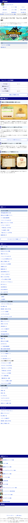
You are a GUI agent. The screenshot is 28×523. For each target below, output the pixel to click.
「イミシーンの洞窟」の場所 (6, 380)
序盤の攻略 (5, 9)
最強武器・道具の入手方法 (6, 308)
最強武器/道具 (13, 12)
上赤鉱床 (2, 296)
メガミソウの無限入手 (5, 328)
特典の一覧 (3, 392)
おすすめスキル (4, 343)
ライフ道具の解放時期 (5, 217)
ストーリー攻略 (14, 7)
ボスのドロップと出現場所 (6, 263)
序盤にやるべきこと (4, 253)
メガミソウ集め (14, 9)
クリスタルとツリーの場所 (6, 362)
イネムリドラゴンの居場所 (6, 383)
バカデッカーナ (4, 12)
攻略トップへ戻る (4, 246)
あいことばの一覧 (4, 291)
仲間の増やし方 (4, 326)
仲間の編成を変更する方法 (6, 212)
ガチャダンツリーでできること (7, 281)
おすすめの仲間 (4, 331)
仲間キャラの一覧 (4, 323)
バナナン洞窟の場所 (4, 375)
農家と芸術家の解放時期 (5, 348)
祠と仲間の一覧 (4, 306)
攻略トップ (5, 7)
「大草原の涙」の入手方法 (6, 227)
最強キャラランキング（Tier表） (7, 222)
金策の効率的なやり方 (5, 271)
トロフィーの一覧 (4, 387)
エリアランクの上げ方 (5, 313)
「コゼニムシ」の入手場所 (6, 372)
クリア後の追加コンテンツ (6, 358)
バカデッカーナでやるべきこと (7, 303)
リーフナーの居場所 (4, 311)
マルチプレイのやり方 (5, 397)
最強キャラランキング (5, 321)
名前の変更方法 (4, 286)
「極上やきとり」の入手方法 (6, 232)
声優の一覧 (3, 390)
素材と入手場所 (23, 9)
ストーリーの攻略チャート (6, 353)
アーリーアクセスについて (6, 400)
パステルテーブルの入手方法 (6, 365)
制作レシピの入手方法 (5, 276)
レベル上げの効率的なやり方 (6, 258)
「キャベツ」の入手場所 (5, 45)
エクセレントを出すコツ (5, 225)
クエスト (23, 7)
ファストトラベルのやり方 (6, 220)
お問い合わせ (18, 515)
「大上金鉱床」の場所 (5, 230)
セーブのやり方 (4, 395)
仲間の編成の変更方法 (5, 333)
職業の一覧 (3, 338)
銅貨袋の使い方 (4, 235)
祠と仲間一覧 (23, 12)
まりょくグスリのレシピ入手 (6, 316)
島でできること (4, 284)
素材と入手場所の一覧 (5, 261)
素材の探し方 (3, 47)
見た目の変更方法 (4, 289)
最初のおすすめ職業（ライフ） (7, 215)
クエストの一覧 (4, 355)
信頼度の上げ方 (4, 266)
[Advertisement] (14, 64)
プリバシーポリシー (10, 515)
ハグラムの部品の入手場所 (6, 279)
